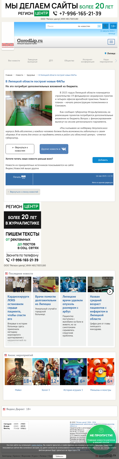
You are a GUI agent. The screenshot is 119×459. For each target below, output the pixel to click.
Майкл (23, 384)
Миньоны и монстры (101, 384)
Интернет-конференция (87, 60)
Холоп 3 (50, 384)
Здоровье (31, 75)
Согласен (59, 456)
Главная (9, 75)
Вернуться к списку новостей (24, 191)
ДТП (51, 60)
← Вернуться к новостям (20, 149)
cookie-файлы (36, 445)
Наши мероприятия (106, 60)
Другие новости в (50, 148)
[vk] (64, 149)
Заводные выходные (32, 60)
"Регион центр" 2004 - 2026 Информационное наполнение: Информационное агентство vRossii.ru (92, 424)
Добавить (103, 159)
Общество (69, 60)
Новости (19, 75)
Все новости (14, 60)
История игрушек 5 (74, 384)
